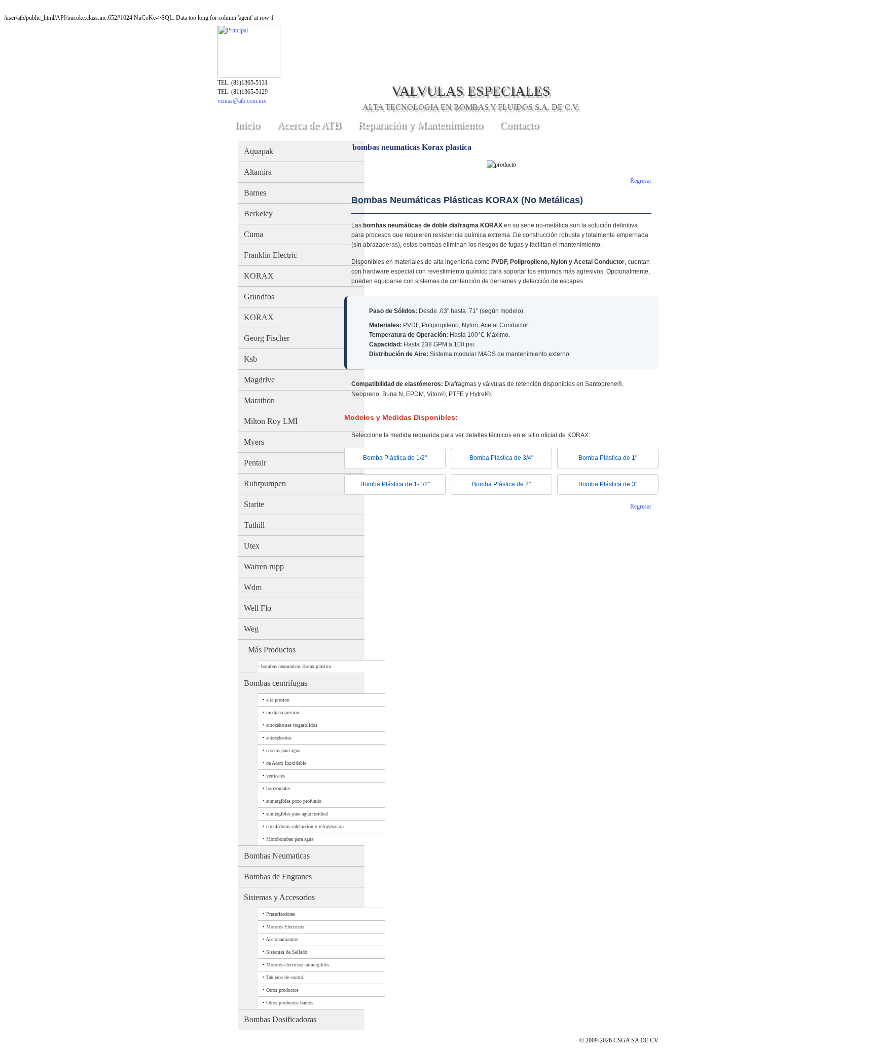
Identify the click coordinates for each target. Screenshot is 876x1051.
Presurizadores (280, 914)
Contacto (518, 124)
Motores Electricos (285, 926)
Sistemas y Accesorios (279, 897)
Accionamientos (282, 939)
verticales (275, 775)
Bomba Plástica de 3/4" (501, 457)
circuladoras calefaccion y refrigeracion (305, 826)
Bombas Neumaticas (277, 855)
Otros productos (282, 990)
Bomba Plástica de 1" (607, 457)
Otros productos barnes (289, 1002)
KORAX (259, 275)
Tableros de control (285, 977)
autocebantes (278, 738)
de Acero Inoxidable (286, 763)
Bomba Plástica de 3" (607, 484)
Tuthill (254, 525)
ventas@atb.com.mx (241, 100)
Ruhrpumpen (265, 483)
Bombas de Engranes (278, 876)
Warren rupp (264, 566)
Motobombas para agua (289, 839)
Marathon (259, 400)
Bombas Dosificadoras (280, 1019)
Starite (254, 504)
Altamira (258, 172)
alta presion (277, 700)
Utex (252, 545)
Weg (251, 629)
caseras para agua (283, 750)
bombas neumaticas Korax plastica (296, 666)
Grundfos (259, 296)
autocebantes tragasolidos (291, 725)
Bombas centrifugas (275, 683)
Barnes (255, 192)
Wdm (253, 587)
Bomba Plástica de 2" (501, 484)
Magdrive (259, 379)
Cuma (253, 234)
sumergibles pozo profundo (293, 801)
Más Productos (272, 649)
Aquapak (258, 151)
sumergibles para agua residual (297, 813)
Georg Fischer (266, 338)
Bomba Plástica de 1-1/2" (395, 484)
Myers (254, 442)
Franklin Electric (270, 255)
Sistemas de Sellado (286, 952)
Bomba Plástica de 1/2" (395, 457)
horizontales (278, 788)
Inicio (247, 124)
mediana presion (282, 712)
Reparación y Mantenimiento (420, 124)
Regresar (640, 180)
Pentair (255, 462)
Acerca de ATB (308, 124)
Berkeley (258, 213)
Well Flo (257, 608)
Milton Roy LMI (271, 421)
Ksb (250, 359)
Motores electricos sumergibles (297, 964)
